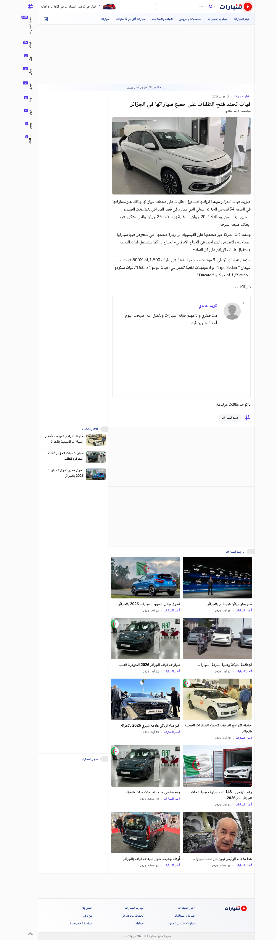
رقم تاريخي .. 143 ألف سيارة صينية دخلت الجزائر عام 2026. (221, 795)
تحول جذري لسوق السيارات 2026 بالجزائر (149, 604)
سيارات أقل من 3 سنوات (131, 19)
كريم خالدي (232, 111)
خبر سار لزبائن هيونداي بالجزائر (229, 604)
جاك (30, 99)
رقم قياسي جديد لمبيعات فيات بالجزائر (152, 792)
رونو (30, 112)
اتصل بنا (87, 908)
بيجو (30, 126)
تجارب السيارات (217, 19)
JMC (30, 140)
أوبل (30, 58)
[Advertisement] (146, 54)
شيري (30, 86)
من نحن (87, 916)
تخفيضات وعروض (190, 19)
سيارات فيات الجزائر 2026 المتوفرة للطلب (149, 665)
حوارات (105, 19)
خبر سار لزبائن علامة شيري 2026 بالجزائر (150, 726)
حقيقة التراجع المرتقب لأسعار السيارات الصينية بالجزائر (218, 729)
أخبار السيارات (242, 19)
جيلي (30, 72)
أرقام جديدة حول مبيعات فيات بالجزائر (151, 859)
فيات (30, 45)
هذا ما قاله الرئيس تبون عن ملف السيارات (222, 859)
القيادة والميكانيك (162, 19)
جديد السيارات (230, 418)
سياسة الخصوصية (81, 924)
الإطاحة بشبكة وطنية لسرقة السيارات (225, 665)
